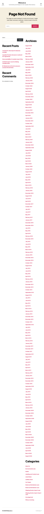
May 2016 (27, 230)
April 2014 (28, 276)
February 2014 (29, 279)
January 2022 (28, 118)
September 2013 (29, 292)
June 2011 (27, 362)
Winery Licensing (29, 499)
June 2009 (28, 426)
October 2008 (28, 442)
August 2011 (28, 356)
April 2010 (28, 399)
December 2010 (29, 378)
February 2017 (29, 217)
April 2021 (27, 134)
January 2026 (28, 61)
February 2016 (29, 236)
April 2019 (28, 182)
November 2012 (29, 319)
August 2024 (28, 88)
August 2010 (28, 389)
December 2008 (29, 437)
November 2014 (29, 260)
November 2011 (29, 348)
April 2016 (28, 233)
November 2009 (29, 413)
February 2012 (29, 340)
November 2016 (29, 225)
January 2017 (28, 220)
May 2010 (27, 397)
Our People (28, 482)
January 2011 (28, 375)
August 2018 (28, 196)
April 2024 (28, 91)
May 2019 (27, 179)
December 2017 (29, 204)
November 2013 (29, 287)
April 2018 (28, 201)
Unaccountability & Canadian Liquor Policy (12, 59)
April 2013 (28, 305)
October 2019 (28, 169)
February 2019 (29, 187)
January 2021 (28, 142)
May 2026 (27, 53)
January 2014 (28, 281)
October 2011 (28, 351)
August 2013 (28, 295)
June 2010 (28, 394)
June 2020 (28, 155)
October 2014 (28, 263)
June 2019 (28, 177)
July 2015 (27, 241)
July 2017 (27, 209)
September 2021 (29, 126)
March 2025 (28, 75)
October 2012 (28, 322)
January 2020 (28, 166)
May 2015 (27, 246)
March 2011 (28, 370)
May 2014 (27, 273)
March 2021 (28, 137)
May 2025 (27, 72)
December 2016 (29, 222)
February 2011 (28, 373)
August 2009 (28, 421)
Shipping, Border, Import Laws (32, 490)
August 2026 (28, 45)
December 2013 (29, 284)
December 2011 (29, 346)
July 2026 (27, 48)
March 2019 (28, 185)
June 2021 (28, 128)
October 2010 (28, 383)
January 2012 (28, 343)
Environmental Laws (30, 468)
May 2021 (27, 131)
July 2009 (28, 423)
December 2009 (29, 410)
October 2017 (28, 206)
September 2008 (29, 445)
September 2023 (29, 102)
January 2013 (28, 314)
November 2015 (29, 238)
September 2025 (29, 67)
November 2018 (29, 193)
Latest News (28, 476)
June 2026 (28, 51)
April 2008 (28, 450)
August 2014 (28, 265)
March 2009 (28, 434)
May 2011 (27, 364)
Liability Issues (29, 479)
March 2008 (28, 453)
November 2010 (29, 381)
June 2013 (28, 300)
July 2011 (27, 359)
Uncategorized (29, 497)
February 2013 (29, 311)
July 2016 (27, 228)
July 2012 (27, 327)
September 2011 (29, 354)
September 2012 (29, 324)
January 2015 (28, 255)
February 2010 (29, 405)
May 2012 (27, 332)
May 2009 (28, 429)
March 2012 (28, 338)
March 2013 (28, 308)
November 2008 (29, 440)
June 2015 (28, 244)
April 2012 (27, 335)
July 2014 (27, 268)
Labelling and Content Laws (32, 474)
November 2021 (29, 120)
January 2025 (28, 80)
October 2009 (28, 415)
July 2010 (27, 391)
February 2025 (29, 78)
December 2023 (29, 96)
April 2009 (28, 432)
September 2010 (29, 386)
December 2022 (29, 112)
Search (3, 37)
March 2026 (28, 56)
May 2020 (27, 158)
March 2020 (28, 163)
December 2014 (29, 257)
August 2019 (28, 171)
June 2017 (28, 212)
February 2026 (29, 59)
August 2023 (28, 104)
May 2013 (27, 303)
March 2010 (28, 402)
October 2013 (28, 289)
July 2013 (27, 297)
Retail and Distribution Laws (32, 485)
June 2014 (28, 271)
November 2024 (29, 83)
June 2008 (28, 448)
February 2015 (29, 252)
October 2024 (28, 86)
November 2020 (29, 145)
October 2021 (28, 123)
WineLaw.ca (22, 3)
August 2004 (28, 456)
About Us (27, 466)
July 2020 (27, 153)
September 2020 (29, 147)
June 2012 (28, 330)
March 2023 (28, 107)
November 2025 (29, 64)
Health (27, 471)
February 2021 (29, 139)
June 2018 (28, 198)
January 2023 (28, 110)
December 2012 (29, 316)
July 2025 (27, 69)
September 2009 (29, 418)
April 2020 (28, 161)
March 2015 (28, 249)
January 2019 (28, 190)
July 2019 (27, 174)
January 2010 (28, 407)
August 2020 (28, 150)
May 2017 (27, 214)
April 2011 (27, 367)
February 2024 (29, 94)
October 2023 (28, 99)
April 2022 (28, 115)
